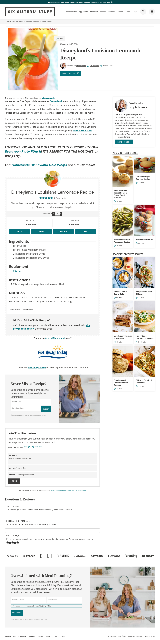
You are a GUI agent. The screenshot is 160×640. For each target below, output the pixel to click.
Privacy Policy (52, 636)
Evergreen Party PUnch (23, 151)
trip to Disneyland (55, 338)
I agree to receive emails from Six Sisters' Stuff (33, 606)
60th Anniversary (82, 130)
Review (63, 231)
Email (12, 475)
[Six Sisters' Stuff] (30, 11)
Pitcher (17, 271)
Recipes (19, 21)
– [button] (53, 213)
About (8, 636)
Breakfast (94, 11)
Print (41, 231)
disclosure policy (49, 98)
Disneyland (56, 101)
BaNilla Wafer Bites (144, 239)
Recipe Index (71, 11)
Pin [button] (85, 231)
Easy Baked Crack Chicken (144, 292)
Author (13, 468)
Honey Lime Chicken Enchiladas (144, 337)
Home (7, 21)
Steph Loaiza (81, 66)
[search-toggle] (143, 11)
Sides (128, 11)
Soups (135, 11)
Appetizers (83, 11)
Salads (120, 11)
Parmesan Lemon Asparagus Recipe (122, 240)
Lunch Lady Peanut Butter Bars (123, 337)
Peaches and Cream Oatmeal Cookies (121, 382)
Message (13, 455)
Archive (12, 21)
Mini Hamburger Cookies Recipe (143, 177)
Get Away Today (37, 367)
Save (19, 231)
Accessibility (19, 636)
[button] (46, 606)
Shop (63, 636)
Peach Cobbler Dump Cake (120, 292)
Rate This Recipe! (15, 447)
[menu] (152, 11)
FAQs (40, 636)
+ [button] (61, 213)
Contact (32, 636)
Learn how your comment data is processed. (68, 490)
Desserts (111, 11)
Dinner (103, 11)
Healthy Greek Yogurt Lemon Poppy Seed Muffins (120, 194)
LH (153, 636)
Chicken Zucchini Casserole (144, 381)
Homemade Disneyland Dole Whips (39, 165)
